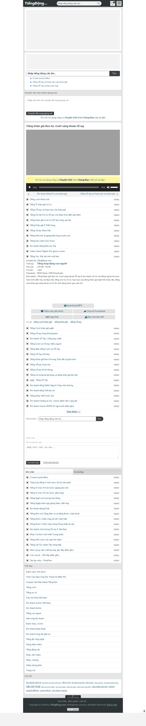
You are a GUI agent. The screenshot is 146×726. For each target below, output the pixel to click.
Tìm (99, 419)
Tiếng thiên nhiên (34, 644)
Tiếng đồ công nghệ (35, 639)
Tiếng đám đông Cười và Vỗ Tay (45, 349)
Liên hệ (83, 701)
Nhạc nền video (33, 655)
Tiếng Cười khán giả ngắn (42, 328)
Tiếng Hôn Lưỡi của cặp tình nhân (45, 539)
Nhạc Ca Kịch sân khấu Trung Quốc (47, 534)
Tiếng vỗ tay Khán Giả (40, 230)
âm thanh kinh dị (33, 682)
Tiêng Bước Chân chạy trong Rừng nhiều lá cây (52, 524)
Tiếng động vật (33, 649)
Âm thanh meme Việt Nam (38, 603)
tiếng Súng (89, 682)
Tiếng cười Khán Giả (39, 199)
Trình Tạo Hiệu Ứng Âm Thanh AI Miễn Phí (46, 577)
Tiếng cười (31, 587)
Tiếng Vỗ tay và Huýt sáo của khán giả (50, 82)
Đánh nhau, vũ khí (34, 623)
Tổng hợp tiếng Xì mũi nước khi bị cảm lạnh (50, 482)
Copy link (53, 317)
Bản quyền (73, 701)
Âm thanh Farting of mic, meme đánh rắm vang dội (53, 401)
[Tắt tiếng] (108, 187)
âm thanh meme (59, 690)
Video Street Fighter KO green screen (47, 251)
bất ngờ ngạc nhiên (47, 687)
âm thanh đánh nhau (111, 682)
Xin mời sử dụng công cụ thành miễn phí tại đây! (72, 180)
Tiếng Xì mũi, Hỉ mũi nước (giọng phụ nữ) (49, 488)
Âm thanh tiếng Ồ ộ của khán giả (52, 194)
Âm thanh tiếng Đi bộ (39, 508)
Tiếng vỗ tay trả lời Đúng (41, 369)
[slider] (114, 187)
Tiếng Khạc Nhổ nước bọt (42, 396)
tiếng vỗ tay (76, 322)
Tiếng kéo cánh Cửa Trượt (42, 241)
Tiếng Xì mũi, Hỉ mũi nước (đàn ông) (47, 493)
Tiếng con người (33, 613)
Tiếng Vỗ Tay (41, 380)
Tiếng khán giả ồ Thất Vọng (42, 225)
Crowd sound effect (41, 78)
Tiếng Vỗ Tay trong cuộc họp (45, 86)
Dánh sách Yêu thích (36, 572)
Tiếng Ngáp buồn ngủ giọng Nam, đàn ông (49, 503)
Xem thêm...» (73, 412)
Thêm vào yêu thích (53, 311)
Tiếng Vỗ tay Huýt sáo (40, 364)
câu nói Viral (33, 686)
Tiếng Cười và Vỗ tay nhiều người (45, 344)
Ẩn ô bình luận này (51, 463)
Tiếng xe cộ (31, 592)
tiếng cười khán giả (43, 322)
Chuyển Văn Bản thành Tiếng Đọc (42, 582)
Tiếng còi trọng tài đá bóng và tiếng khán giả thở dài (53, 375)
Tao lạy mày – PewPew (41, 560)
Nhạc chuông (32, 660)
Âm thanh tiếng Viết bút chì (42, 390)
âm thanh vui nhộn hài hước (51, 682)
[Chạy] (29, 187)
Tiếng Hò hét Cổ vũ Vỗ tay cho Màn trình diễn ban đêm (55, 215)
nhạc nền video (61, 687)
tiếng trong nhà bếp (84, 687)
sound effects (45, 690)
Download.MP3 (74, 305)
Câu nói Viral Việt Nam (36, 597)
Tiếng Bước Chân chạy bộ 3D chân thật (48, 519)
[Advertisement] (73, 29)
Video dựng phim (34, 665)
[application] (73, 187)
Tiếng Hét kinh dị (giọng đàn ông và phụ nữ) (50, 235)
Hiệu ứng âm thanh (35, 618)
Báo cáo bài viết (95, 317)
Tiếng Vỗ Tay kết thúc (40, 354)
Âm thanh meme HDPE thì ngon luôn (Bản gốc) (52, 406)
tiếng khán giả (61, 322)
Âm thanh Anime (33, 608)
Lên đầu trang (73, 697)
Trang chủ (30, 670)
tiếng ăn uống (71, 687)
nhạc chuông (98, 682)
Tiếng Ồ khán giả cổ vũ (40, 204)
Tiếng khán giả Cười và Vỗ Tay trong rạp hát (50, 220)
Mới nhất (30, 472)
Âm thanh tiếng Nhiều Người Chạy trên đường (51, 385)
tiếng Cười (66, 683)
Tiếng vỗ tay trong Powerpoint (43, 333)
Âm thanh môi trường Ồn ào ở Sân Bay (48, 529)
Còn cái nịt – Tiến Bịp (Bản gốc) (44, 555)
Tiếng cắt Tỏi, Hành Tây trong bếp (45, 545)
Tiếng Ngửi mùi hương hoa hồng (45, 498)
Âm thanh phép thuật (35, 629)
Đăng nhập (112, 705)
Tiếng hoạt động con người (52, 263)
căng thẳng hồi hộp (99, 687)
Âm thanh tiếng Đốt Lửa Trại (43, 246)
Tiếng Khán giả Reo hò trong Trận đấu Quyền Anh (53, 359)
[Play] (27, 199)
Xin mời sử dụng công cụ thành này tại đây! (73, 117)
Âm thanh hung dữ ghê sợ (38, 634)
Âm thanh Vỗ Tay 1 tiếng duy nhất (45, 338)
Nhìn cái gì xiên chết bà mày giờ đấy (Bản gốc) (52, 550)
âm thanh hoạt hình (78, 682)
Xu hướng (78, 472)
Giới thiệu (62, 701)
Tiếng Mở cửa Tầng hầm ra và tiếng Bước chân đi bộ (54, 513)
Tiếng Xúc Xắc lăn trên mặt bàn (44, 256)
